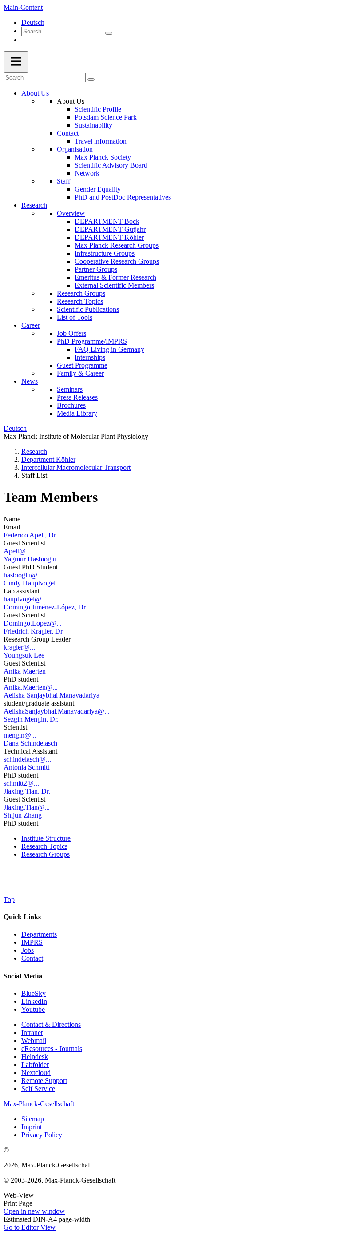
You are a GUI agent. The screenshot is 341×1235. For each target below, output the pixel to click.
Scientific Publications (88, 309)
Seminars (70, 389)
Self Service (38, 1088)
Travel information (101, 141)
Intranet (32, 1032)
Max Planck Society (103, 157)
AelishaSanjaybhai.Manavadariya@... (57, 711)
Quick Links (22, 917)
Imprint (31, 1127)
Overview (71, 213)
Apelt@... (17, 551)
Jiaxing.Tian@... (27, 807)
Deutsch (32, 22)
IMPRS (32, 942)
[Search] (108, 33)
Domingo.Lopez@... (33, 623)
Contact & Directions (51, 1024)
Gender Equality (98, 189)
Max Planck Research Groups (117, 245)
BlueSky (33, 993)
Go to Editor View (30, 1227)
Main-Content (23, 7)
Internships (90, 357)
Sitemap (32, 1119)
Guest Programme (82, 365)
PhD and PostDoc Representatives (123, 197)
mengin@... (20, 735)
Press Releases (77, 397)
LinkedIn (34, 1001)
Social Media (23, 976)
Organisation (75, 149)
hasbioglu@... (23, 575)
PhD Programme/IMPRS (92, 341)
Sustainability (93, 125)
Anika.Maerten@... (31, 687)
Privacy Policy (41, 1135)
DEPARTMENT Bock (107, 221)
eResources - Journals (51, 1048)
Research (34, 205)
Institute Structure (46, 838)
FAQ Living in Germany (109, 349)
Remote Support (44, 1080)
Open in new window (34, 1211)
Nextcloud (36, 1072)
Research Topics (80, 301)
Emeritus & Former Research (115, 277)
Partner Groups (96, 269)
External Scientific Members (114, 285)
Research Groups (81, 293)
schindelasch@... (27, 759)
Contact (68, 133)
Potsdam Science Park (106, 117)
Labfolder (35, 1064)
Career (30, 325)
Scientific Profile (98, 109)
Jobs (27, 950)
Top (9, 899)
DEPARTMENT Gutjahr (110, 229)
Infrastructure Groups (105, 253)
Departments (39, 934)
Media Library (77, 413)
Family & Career (80, 373)
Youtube (33, 1009)
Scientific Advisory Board (111, 165)
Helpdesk (34, 1056)
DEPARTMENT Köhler (109, 237)
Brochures (71, 405)
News (29, 381)
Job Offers (71, 333)
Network (87, 173)
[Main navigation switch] (16, 62)
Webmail (33, 1040)
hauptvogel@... (25, 599)
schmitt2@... (21, 783)
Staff (63, 181)
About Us (35, 93)
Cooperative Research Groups (117, 261)
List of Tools (74, 317)
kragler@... (19, 647)
